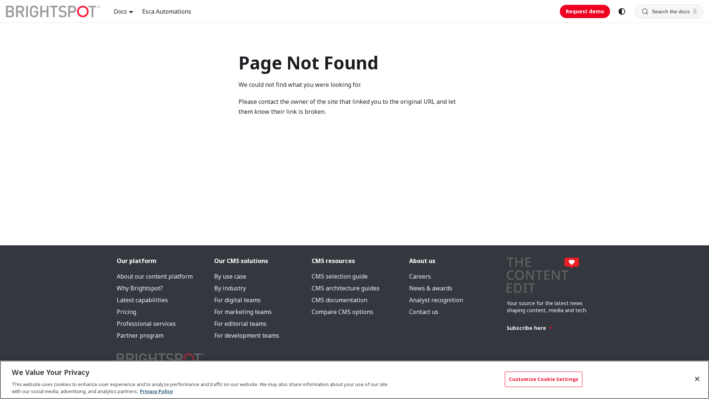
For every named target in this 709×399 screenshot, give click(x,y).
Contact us (423, 312)
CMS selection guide (340, 276)
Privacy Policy (156, 391)
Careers (420, 276)
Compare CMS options (342, 312)
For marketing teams (243, 312)
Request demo (585, 11)
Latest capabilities (142, 300)
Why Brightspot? (140, 288)
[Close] (697, 379)
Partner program (140, 335)
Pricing (126, 312)
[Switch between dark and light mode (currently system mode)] (622, 11)
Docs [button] (120, 11)
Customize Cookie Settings (543, 379)
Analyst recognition (436, 300)
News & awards (430, 288)
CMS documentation (339, 300)
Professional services (146, 324)
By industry (230, 288)
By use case (230, 276)
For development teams (246, 335)
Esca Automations (166, 11)
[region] (354, 380)
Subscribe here (526, 327)
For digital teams (237, 300)
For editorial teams (240, 324)
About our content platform (155, 276)
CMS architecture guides (346, 288)
